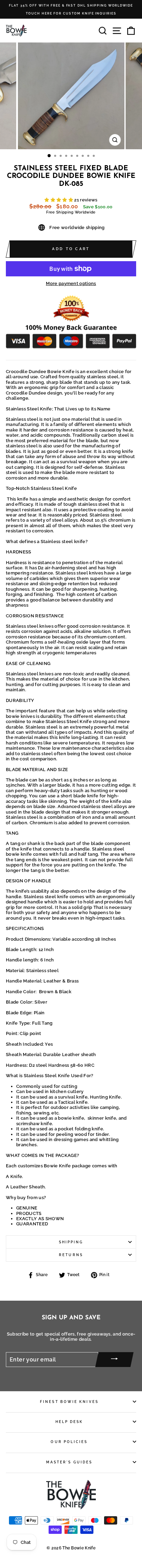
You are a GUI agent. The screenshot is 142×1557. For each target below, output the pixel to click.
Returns (71, 1255)
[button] (59, 199)
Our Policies (69, 1442)
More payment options (71, 283)
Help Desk (69, 1422)
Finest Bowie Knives (69, 1401)
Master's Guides (69, 1462)
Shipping (71, 1242)
